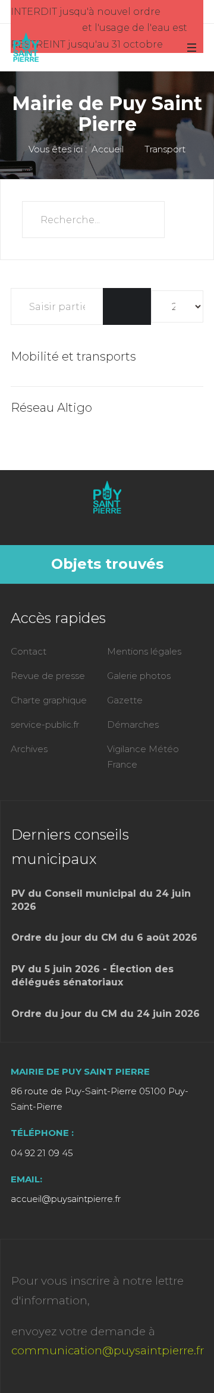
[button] (191, 47)
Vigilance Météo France (143, 756)
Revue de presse (48, 675)
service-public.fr (45, 724)
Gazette (125, 700)
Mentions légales (144, 651)
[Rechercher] (115, 306)
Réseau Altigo (51, 407)
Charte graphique (49, 700)
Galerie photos (139, 675)
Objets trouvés (107, 563)
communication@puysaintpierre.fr (107, 1350)
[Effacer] (139, 306)
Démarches (133, 724)
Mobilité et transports (73, 356)
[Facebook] (104, 523)
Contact (28, 651)
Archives (29, 749)
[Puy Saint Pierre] (26, 47)
